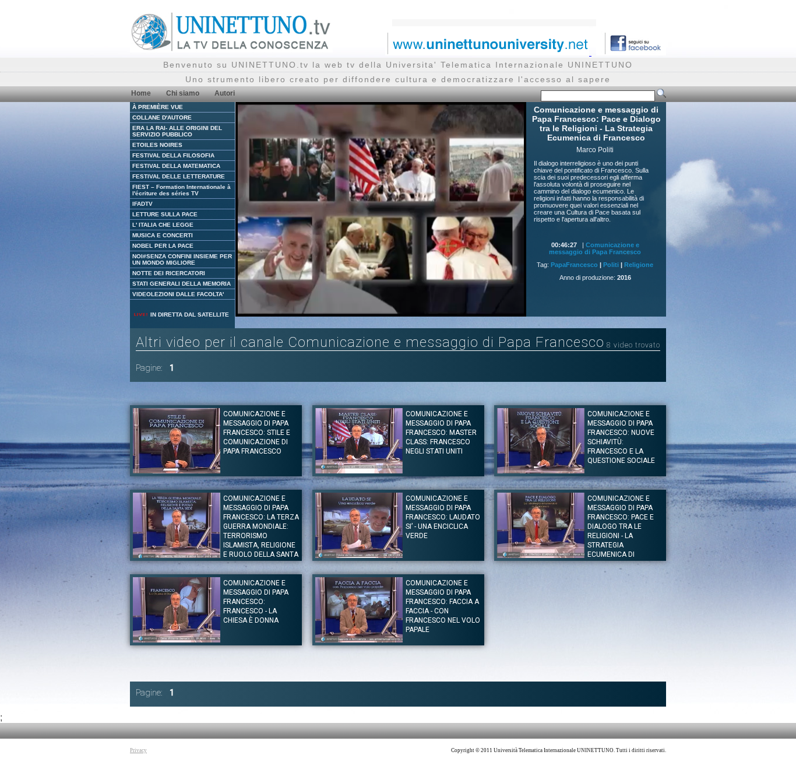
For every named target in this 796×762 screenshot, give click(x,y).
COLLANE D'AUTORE (162, 117)
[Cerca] (661, 96)
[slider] (366, 308)
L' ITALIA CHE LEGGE (162, 225)
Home (141, 93)
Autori (224, 93)
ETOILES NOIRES (157, 145)
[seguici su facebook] (631, 52)
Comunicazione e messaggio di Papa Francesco (595, 248)
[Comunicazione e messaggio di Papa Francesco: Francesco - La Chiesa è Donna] (176, 639)
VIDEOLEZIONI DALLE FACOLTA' (178, 294)
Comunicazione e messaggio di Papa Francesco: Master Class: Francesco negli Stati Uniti (441, 432)
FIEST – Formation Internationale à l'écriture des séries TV (181, 190)
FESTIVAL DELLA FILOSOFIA (173, 155)
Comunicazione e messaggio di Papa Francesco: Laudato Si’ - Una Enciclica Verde (443, 517)
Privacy (138, 750)
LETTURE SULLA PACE (165, 214)
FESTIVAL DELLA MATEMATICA (176, 166)
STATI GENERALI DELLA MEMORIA (181, 283)
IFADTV (142, 204)
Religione (638, 264)
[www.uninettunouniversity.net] (488, 52)
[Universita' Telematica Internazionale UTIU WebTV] (231, 49)
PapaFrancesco (574, 264)
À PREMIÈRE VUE (157, 107)
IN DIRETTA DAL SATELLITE (189, 314)
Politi (611, 264)
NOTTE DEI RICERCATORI (168, 273)
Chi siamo (182, 93)
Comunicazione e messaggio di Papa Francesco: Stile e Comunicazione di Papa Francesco (256, 432)
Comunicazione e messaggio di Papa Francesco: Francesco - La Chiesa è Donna (255, 601)
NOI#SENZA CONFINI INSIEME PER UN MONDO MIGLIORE (182, 259)
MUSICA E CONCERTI (162, 235)
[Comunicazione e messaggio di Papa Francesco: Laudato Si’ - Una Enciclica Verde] (359, 555)
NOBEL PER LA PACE (162, 246)
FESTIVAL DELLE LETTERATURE (178, 176)
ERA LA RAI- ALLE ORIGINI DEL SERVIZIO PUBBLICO (177, 131)
